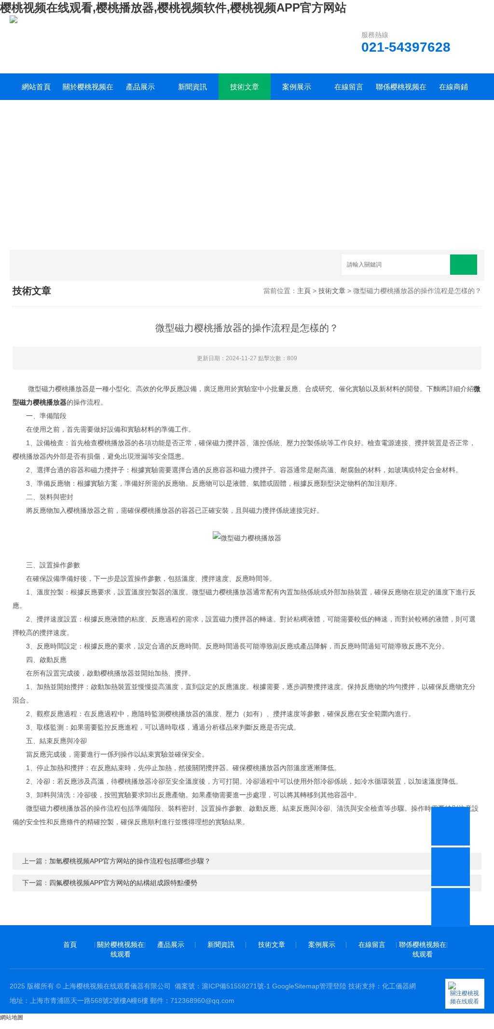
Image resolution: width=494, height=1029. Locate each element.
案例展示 (296, 87)
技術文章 (244, 87)
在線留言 (348, 87)
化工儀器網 (399, 986)
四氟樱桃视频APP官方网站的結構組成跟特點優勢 (123, 883)
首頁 (70, 944)
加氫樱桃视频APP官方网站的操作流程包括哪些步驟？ (130, 861)
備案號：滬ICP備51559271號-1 (222, 986)
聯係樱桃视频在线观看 (401, 91)
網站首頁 (36, 87)
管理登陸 (332, 986)
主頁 (304, 291)
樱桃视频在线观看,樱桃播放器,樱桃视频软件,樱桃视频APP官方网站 (173, 7)
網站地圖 (11, 1017)
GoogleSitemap (295, 986)
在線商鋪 (453, 87)
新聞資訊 (192, 87)
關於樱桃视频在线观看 (88, 91)
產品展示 (140, 87)
